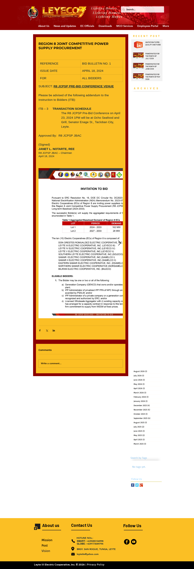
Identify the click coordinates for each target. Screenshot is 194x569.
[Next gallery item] (119, 243)
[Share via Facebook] (39, 330)
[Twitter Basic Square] (137, 485)
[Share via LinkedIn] (53, 330)
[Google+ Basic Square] (141, 485)
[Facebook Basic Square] (132, 485)
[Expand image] (93, 243)
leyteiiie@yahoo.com (88, 554)
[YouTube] (133, 542)
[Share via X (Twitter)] (46, 330)
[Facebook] (127, 542)
